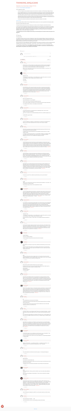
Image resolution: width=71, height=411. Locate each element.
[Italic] (25, 56)
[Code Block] (32, 56)
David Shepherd (25, 188)
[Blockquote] (31, 56)
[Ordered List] (29, 56)
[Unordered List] (30, 56)
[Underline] (26, 56)
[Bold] (24, 56)
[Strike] (27, 56)
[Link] (33, 56)
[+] (35, 56)
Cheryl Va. (24, 126)
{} (34, 56)
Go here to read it (18, 20)
